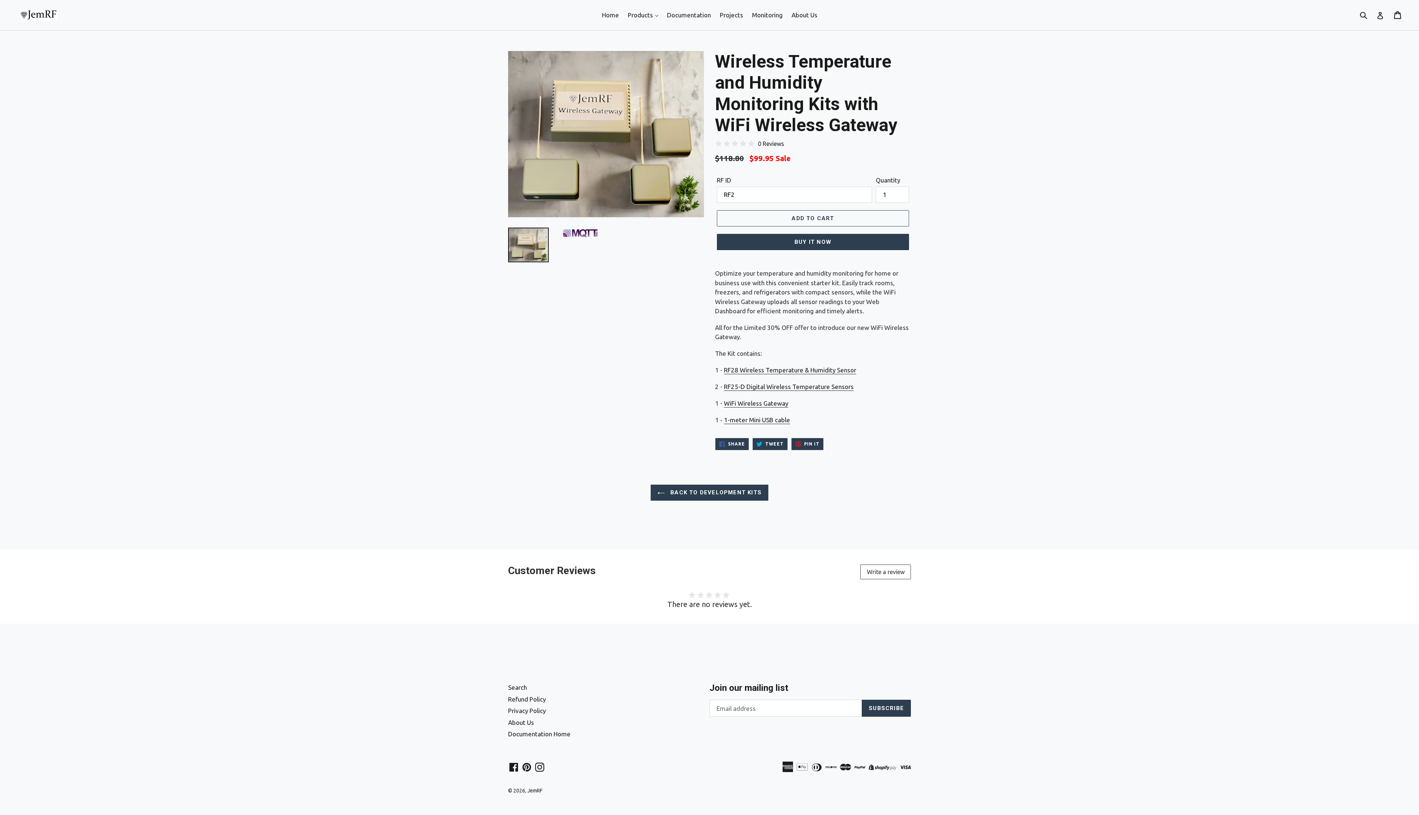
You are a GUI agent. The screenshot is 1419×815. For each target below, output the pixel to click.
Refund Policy (527, 699)
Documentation (689, 14)
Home (610, 14)
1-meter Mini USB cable (757, 419)
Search (517, 687)
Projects (731, 14)
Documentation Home (539, 733)
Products (641, 14)
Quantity (888, 180)
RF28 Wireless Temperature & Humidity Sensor (790, 370)
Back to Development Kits (715, 492)
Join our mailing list (749, 688)
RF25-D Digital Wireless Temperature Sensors (789, 386)
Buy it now (812, 242)
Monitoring (767, 14)
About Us (804, 14)
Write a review (886, 572)
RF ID (724, 180)
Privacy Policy (527, 710)
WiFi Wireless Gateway (756, 403)
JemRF (534, 791)
